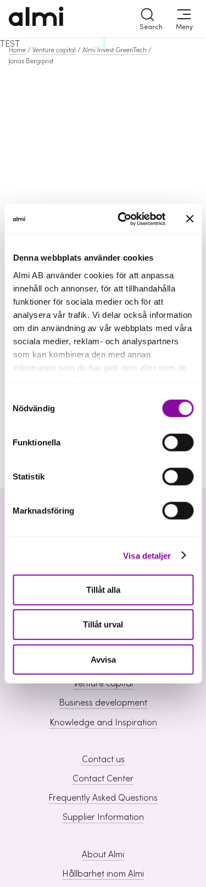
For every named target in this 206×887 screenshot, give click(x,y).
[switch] (177, 442)
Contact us (103, 759)
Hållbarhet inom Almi (103, 874)
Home (17, 50)
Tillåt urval (103, 624)
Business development (103, 703)
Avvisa (103, 659)
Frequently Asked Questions (103, 798)
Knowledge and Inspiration (103, 723)
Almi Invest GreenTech (114, 50)
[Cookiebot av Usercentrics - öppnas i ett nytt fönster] (122, 219)
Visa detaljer (147, 555)
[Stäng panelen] (189, 219)
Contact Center (103, 779)
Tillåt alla (103, 589)
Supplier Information (103, 817)
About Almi (103, 855)
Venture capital (54, 50)
